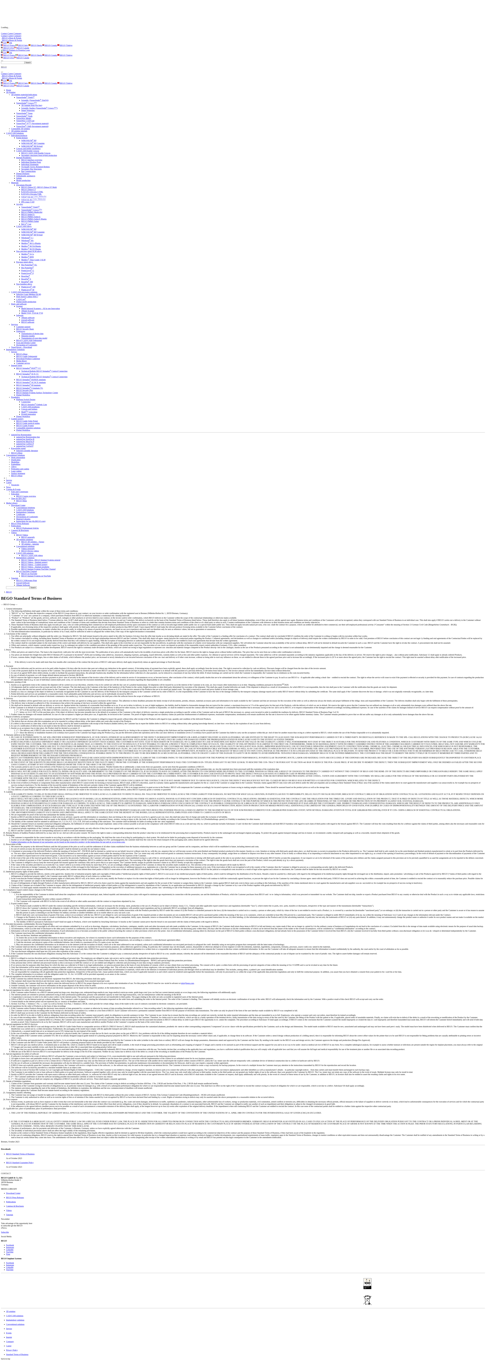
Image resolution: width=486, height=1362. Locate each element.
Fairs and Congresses (19, 492)
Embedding (15, 464)
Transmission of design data (32, 333)
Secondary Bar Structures (31, 169)
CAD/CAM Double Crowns (27, 151)
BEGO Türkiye (65, 45)
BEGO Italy (23, 45)
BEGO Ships (21, 501)
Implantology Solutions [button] (15, 349)
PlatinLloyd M (27, 290)
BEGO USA (8, 48)
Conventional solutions (25, 546)
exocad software (27, 320)
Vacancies (15, 485)
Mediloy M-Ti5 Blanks (31, 249)
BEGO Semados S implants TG (29, 388)
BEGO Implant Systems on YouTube (36, 576)
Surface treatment (18, 473)
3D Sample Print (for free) (31, 105)
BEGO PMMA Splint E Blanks (34, 219)
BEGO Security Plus (24, 390)
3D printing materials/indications (24, 95)
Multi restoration (29, 412)
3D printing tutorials (19, 131)
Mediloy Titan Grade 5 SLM (33, 260)
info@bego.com (187, 983)
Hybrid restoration (28, 414)
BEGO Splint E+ (28, 214)
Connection (26, 402)
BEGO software (27, 322)
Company (17, 33)
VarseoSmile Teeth (24, 116)
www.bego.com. (118, 842)
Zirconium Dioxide (24, 185)
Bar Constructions (28, 171)
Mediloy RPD (27, 257)
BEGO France (9, 45)
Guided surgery (17, 419)
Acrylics (19, 204)
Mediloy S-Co (27, 254)
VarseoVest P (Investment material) (32, 123)
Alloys (13, 467)
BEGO (9, 592)
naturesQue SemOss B (25, 439)
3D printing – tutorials (30, 544)
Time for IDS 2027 (18, 498)
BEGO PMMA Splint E (30, 217)
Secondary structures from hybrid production (39, 155)
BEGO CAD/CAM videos (32, 555)
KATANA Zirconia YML (31, 194)
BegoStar (25, 276)
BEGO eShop (21, 354)
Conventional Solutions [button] (15, 455)
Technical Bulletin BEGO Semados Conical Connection (44, 371)
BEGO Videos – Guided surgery (34, 564)
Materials (14, 183)
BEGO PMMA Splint (30, 221)
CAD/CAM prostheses (30, 407)
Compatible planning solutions (28, 428)
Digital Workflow (23, 395)
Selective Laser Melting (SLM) (28, 294)
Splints (19, 178)
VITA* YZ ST (33, 197)
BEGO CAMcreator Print (26, 580)
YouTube (9, 1252)
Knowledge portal (18, 448)
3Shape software (28, 318)
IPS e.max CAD (27, 202)
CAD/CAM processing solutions (24, 292)
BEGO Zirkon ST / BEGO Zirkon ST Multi (39, 187)
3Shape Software (23, 585)
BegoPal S (26, 279)
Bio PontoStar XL (29, 265)
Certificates (20, 514)
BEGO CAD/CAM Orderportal (29, 340)
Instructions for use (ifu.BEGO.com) (30, 521)
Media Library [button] (12, 503)
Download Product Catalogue (28, 359)
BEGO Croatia (50, 45)
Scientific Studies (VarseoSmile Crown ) (39, 108)
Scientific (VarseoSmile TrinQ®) (35, 100)
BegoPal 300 (27, 282)
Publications (16, 526)
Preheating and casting (20, 469)
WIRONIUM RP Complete (33, 143)
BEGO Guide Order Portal (27, 421)
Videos (14, 533)
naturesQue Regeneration (21, 435)
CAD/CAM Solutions (25, 510)
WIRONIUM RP (28, 140)
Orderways (20, 331)
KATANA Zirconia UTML (32, 192)
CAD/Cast (21, 299)
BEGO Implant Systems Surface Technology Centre (37, 393)
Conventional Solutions (25, 508)
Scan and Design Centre (26, 343)
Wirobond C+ (27, 238)
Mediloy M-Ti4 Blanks (31, 246)
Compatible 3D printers (20, 129)
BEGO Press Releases (20, 523)
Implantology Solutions (25, 512)
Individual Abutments (29, 164)
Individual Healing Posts (31, 162)
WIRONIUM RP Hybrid (32, 146)
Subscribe (5, 1232)
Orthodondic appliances (25, 176)
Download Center (18, 505)
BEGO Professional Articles (27, 528)
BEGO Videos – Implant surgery (34, 562)
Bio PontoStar (27, 268)
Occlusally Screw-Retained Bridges (35, 167)
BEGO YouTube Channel (26, 571)
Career (11, 33)
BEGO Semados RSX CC (28, 368)
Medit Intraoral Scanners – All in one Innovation (40, 308)
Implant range (16, 365)
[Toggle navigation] (2, 60)
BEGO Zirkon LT (28, 189)
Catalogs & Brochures (20, 530)
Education (15, 494)
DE (10, 43)
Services (14, 324)
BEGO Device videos (30, 551)
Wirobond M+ (27, 240)
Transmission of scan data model (34, 338)
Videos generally (28, 549)
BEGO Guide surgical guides (28, 423)
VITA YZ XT (33, 200)
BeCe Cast (26, 224)
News (8, 487)
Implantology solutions (25, 558)
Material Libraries (23, 519)
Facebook (10, 1245)
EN (5, 43)
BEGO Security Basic (25, 329)
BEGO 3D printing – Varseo (32, 542)
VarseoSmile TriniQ (25, 97)
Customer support (23, 327)
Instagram (10, 1247)
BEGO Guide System (25, 426)
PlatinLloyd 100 (28, 287)
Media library (21, 361)
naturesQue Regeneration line (28, 437)
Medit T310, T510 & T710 (32, 313)
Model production (23, 180)
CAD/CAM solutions (24, 553)
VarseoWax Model (23, 118)
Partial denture (22, 138)
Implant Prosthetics (23, 158)
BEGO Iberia (36, 45)
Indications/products (19, 135)
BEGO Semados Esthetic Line (34, 404)
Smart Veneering (28, 110)
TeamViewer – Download (21, 347)
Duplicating (16, 460)
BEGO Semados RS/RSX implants (31, 380)
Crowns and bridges (29, 409)
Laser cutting (16, 471)
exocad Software (23, 583)
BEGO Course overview (26, 496)
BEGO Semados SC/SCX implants (31, 382)
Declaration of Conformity (26, 345)
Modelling (15, 462)
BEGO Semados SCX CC (27, 374)
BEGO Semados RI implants (28, 385)
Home (8, 90)
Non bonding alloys (24, 284)
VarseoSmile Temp (24, 113)
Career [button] (8, 482)
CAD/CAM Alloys (24, 226)
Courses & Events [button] (13, 489)
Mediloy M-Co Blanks (31, 243)
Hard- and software (19, 304)
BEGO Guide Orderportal (26, 356)
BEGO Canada (22, 48)
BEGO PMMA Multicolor (31, 212)
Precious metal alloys (24, 262)
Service (14, 352)
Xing (8, 1254)
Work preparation (18, 457)
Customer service (23, 363)
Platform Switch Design (25, 399)
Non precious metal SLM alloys (29, 251)
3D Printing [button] (10, 92)
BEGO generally (28, 537)
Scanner (19, 306)
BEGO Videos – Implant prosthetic (35, 567)
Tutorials (14, 578)
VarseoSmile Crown (26, 103)
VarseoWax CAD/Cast (25, 121)
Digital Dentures (22, 174)
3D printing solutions (24, 539)
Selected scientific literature (27, 451)
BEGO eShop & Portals (11, 38)
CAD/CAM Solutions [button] (15, 133)
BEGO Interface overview (31, 160)
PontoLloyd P (27, 273)
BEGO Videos (22, 535)
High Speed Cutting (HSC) (27, 297)
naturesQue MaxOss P (25, 441)
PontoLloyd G (27, 270)
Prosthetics (15, 397)
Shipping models (28, 336)
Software (19, 315)
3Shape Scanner (27, 311)
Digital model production (26, 302)
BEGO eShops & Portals (11, 40)
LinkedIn (9, 1250)
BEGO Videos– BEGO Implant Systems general (40, 560)
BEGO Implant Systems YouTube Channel (38, 569)
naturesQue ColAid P (24, 446)
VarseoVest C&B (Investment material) (32, 126)
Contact (4, 33)
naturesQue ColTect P (25, 444)
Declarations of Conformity (27, 517)
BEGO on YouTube (29, 574)
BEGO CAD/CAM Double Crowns (35, 153)
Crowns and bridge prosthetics (28, 148)
